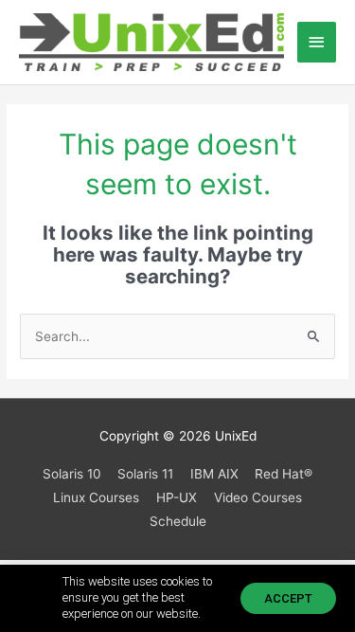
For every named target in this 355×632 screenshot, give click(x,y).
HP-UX (176, 497)
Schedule (178, 521)
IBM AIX (214, 473)
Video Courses (258, 497)
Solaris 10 (72, 473)
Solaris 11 (145, 473)
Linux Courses (96, 497)
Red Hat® (283, 473)
